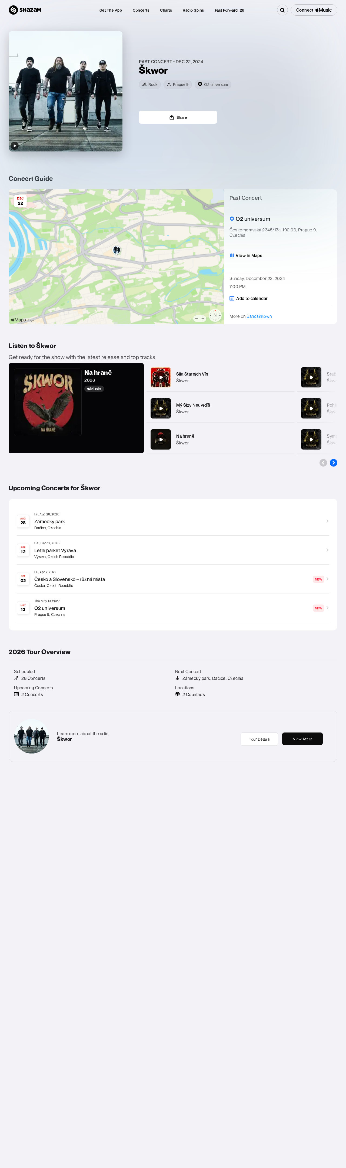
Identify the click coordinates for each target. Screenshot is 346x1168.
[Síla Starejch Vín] (160, 377)
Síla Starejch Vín (192, 374)
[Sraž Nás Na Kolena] (311, 377)
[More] (287, 377)
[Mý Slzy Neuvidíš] (160, 408)
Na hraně (185, 436)
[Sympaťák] (311, 439)
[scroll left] (323, 463)
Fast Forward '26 (229, 10)
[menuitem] (111, 10)
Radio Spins (193, 10)
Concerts (141, 10)
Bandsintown (259, 316)
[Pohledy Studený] (311, 408)
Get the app (110, 10)
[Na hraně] (160, 439)
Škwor (182, 380)
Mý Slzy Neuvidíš (193, 405)
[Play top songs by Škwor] (15, 146)
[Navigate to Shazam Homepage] (25, 10)
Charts (166, 10)
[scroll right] (333, 463)
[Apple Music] (111, 389)
